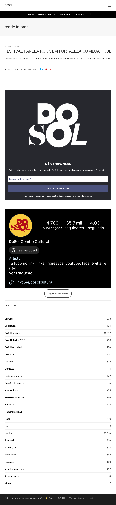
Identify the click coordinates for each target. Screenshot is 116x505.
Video (8, 483)
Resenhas (9, 461)
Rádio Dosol (11, 454)
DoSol (9, 5)
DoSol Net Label (13, 347)
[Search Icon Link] (90, 15)
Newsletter (66, 14)
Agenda (80, 14)
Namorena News (13, 411)
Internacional (11, 390)
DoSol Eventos (12, 332)
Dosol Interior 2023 (15, 340)
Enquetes (9, 368)
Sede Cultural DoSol (15, 468)
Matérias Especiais (14, 397)
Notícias (9, 433)
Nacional (9, 404)
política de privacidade (61, 196)
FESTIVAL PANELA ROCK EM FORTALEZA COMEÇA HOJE (58, 51)
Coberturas (10, 325)
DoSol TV (10, 354)
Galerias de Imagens (15, 382)
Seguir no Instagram (58, 293)
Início (31, 14)
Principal (9, 440)
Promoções (10, 447)
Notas (8, 426)
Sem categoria (12, 475)
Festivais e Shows (12, 46)
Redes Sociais (45, 14)
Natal (7, 418)
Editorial (9, 361)
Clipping (9, 318)
